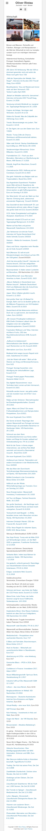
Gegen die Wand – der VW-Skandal (19, 719)
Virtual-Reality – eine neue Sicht (18, 705)
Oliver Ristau (24, 2)
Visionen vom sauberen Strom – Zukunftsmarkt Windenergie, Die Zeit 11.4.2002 (20, 807)
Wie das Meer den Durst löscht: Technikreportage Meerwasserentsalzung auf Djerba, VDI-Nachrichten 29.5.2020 (21, 471)
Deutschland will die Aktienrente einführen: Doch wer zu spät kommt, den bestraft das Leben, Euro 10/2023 (22, 312)
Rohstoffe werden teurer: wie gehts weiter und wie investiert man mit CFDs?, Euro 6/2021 (22, 393)
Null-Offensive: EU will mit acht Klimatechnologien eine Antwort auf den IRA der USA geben (22, 255)
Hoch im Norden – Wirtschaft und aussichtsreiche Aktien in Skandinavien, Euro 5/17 (21, 650)
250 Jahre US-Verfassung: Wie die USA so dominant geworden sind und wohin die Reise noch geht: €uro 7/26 (22, 72)
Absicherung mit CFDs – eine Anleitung (21, 656)
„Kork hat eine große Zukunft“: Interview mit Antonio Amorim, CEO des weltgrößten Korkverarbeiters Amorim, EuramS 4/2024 (22, 263)
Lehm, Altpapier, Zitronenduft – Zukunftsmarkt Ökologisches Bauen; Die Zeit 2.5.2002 (21, 798)
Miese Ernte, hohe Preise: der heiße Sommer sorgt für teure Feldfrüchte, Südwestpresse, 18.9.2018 (19, 598)
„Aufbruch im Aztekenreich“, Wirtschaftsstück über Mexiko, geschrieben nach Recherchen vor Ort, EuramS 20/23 (22, 343)
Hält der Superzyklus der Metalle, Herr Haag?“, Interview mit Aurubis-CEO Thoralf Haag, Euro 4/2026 (22, 80)
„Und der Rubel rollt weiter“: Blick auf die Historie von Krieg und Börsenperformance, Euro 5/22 (22, 361)
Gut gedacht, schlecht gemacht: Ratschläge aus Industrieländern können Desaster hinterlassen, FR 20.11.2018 (22, 565)
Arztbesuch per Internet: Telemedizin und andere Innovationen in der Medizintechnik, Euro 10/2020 (22, 462)
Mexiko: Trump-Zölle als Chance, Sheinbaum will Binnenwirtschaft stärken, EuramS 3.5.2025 (21, 137)
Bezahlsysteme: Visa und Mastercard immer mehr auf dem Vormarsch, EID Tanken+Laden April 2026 (22, 89)
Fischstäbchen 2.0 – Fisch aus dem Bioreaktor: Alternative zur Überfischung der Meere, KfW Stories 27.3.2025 (22, 158)
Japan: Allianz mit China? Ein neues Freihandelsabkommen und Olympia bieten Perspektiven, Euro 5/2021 (22, 411)
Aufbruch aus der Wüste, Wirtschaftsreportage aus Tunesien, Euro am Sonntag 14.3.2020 (21, 485)
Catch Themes (28, 829)
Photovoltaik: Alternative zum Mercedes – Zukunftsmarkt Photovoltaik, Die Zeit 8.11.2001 (21, 815)
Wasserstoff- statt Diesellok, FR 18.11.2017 (22, 626)
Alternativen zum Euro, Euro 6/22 (18, 350)
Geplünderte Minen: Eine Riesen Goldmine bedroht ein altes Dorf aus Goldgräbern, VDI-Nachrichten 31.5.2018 (22, 613)
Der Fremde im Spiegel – (16, 790)
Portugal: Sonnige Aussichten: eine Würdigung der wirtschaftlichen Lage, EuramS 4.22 (20, 370)
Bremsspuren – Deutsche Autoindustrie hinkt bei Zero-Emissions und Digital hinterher (21, 699)
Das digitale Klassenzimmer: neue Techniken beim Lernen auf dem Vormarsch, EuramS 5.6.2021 (23, 385)
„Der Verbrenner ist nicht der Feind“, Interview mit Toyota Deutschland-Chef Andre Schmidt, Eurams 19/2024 (20, 234)
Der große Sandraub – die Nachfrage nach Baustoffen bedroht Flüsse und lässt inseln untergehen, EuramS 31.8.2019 (22, 506)
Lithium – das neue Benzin (16, 687)
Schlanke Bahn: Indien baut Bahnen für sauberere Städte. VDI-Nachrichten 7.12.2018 (21, 557)
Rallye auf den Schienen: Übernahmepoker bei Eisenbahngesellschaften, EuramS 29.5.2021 (22, 402)
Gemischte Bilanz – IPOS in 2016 (18, 662)
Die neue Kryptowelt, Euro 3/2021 (19, 417)
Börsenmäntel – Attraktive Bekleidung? (20, 725)
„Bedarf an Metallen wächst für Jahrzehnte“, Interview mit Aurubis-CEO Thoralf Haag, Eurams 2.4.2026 (22, 98)
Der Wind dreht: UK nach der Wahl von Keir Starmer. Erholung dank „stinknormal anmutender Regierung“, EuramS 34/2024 (22, 198)
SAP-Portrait (11, 709)
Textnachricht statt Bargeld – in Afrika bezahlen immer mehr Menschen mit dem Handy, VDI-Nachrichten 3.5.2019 (22, 515)
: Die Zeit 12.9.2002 (25, 792)
